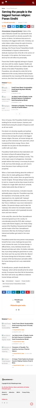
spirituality (6, 286)
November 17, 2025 (17, 102)
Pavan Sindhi (26, 281)
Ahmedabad (9, 281)
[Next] (19, 114)
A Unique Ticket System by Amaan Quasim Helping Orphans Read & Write (22, 361)
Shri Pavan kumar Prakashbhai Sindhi (14, 283)
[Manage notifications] (31, 403)
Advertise (11, 392)
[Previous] (16, 114)
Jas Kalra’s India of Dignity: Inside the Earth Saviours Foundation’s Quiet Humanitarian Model (22, 98)
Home (3, 8)
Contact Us (5, 394)
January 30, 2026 (16, 93)
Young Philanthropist (11, 8)
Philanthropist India (9, 22)
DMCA (18, 392)
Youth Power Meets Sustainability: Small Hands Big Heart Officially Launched (22, 89)
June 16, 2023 (29, 365)
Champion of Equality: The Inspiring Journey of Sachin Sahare (20, 349)
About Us (4, 392)
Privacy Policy (26, 392)
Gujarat (17, 281)
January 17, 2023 (22, 22)
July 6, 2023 (15, 109)
